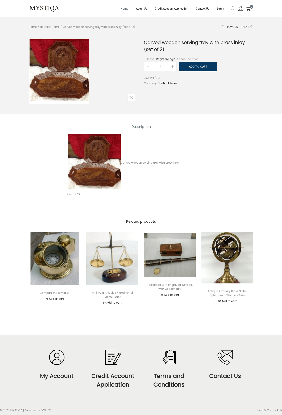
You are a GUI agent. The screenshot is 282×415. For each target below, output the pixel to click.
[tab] (141, 126)
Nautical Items (49, 27)
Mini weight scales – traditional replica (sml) (112, 295)
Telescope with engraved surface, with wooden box (170, 287)
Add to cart (198, 66)
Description (141, 126)
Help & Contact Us (269, 410)
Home (33, 27)
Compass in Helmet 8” (55, 293)
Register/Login (165, 59)
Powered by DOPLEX (38, 410)
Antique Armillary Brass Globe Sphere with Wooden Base (227, 293)
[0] (248, 8)
